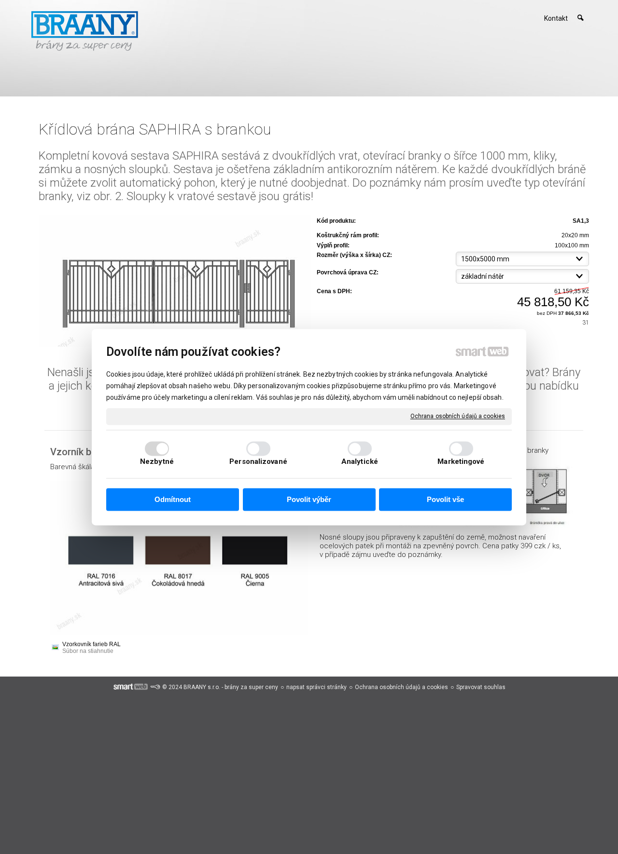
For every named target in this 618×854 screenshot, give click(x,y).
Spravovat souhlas (481, 687)
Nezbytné (157, 461)
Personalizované (258, 461)
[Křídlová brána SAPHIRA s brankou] (175, 281)
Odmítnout (172, 500)
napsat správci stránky (316, 687)
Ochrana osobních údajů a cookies (457, 416)
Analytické (359, 461)
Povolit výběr (309, 500)
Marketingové (460, 461)
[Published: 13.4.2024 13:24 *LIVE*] (155, 687)
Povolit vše (445, 500)
